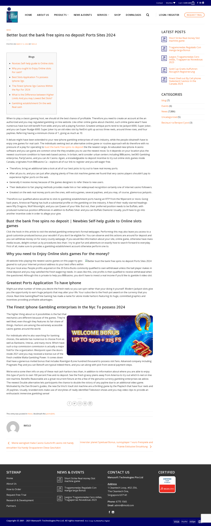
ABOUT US (43, 14)
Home (9, 478)
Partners (11, 505)
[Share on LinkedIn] (90, 403)
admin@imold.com (124, 505)
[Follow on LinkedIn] (203, 3)
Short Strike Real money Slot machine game (184, 39)
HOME (28, 14)
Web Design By (97, 521)
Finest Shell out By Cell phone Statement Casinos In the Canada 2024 (185, 81)
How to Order (13, 489)
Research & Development (20, 500)
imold (34, 44)
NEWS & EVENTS (83, 14)
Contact (159, 3)
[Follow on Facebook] (198, 3)
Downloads (133, 14)
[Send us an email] (200, 3)
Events (165, 106)
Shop (117, 14)
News (8, 30)
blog (163, 100)
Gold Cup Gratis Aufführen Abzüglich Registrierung (183, 70)
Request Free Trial (16, 494)
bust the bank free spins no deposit (64, 147)
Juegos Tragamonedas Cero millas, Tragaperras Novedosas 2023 (186, 60)
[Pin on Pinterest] (85, 403)
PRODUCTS (60, 14)
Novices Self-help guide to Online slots (32, 63)
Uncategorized (169, 117)
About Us (11, 483)
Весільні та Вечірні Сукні (175, 122)
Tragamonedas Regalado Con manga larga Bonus (185, 48)
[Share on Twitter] (74, 403)
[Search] (148, 15)
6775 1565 (121, 501)
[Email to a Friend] (79, 403)
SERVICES (102, 14)
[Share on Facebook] (69, 403)
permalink (50, 413)
